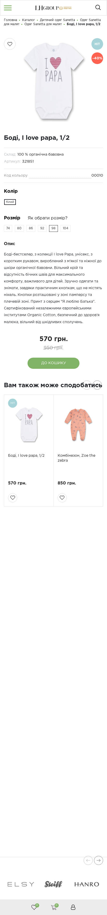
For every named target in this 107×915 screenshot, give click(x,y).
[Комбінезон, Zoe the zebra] (78, 424)
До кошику (53, 363)
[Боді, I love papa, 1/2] (29, 424)
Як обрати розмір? (48, 218)
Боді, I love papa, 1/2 (26, 455)
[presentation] (86, 385)
